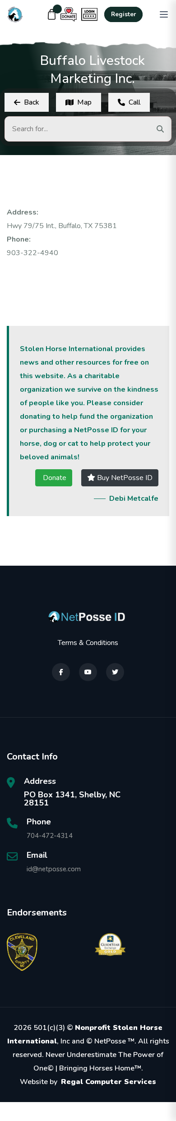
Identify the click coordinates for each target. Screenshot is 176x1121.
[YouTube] (88, 672)
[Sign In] (89, 14)
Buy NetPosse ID (124, 478)
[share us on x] (115, 672)
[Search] (160, 129)
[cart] (52, 14)
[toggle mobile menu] (163, 14)
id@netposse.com (54, 869)
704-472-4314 (50, 835)
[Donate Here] (68, 14)
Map (84, 102)
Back (31, 102)
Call (134, 102)
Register (123, 14)
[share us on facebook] (61, 672)
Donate (53, 478)
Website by (88, 1082)
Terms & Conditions (88, 643)
